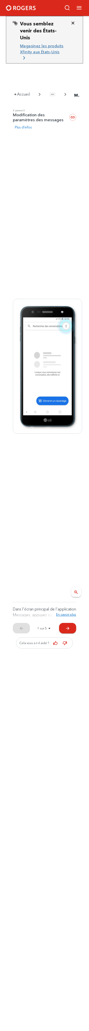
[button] (67, 8)
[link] (42, 52)
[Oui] (55, 643)
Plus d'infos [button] (23, 127)
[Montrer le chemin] (52, 94)
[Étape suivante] (47, 366)
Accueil (23, 94)
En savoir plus (66, 614)
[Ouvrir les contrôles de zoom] (76, 592)
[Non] (65, 643)
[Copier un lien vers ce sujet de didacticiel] (72, 117)
